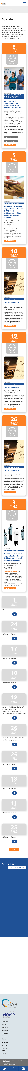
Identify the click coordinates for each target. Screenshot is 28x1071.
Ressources (5, 1030)
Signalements (5, 1036)
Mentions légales (7, 1063)
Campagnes (5, 1027)
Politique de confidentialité (10, 1064)
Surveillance (5, 1042)
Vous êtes (4, 1024)
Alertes (4, 1039)
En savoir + (10, 145)
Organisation (5, 1021)
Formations (5, 1048)
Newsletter (5, 1033)
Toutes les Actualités (17, 867)
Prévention (5, 1045)
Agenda (4, 1053)
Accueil (4, 9)
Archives (14, 849)
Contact (4, 1050)
